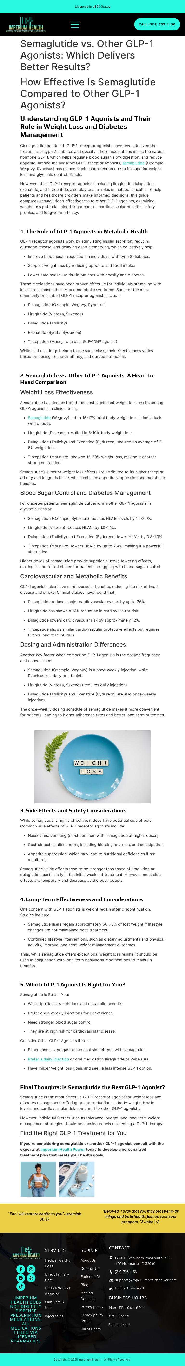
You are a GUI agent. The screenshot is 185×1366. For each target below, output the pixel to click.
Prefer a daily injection (48, 1059)
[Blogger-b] (20, 1278)
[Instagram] (31, 1269)
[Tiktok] (20, 1286)
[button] (75, 24)
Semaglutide (39, 417)
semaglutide (133, 163)
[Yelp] (31, 1278)
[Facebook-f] (20, 1269)
